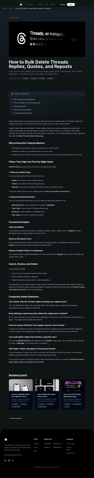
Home (5, 8)
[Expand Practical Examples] (82, 106)
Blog (52, 4)
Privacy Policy (70, 443)
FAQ (47, 4)
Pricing (40, 4)
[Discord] (13, 460)
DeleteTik (47, 447)
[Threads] (9, 460)
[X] (5, 460)
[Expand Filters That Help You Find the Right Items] (82, 102)
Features (30, 4)
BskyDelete (47, 443)
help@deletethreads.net (14, 455)
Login (71, 4)
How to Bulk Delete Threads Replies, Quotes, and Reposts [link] (33, 8)
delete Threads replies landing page (30, 136)
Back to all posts (16, 418)
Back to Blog (15, 17)
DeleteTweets (57, 443)
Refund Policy (70, 453)
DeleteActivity (57, 447)
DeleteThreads (14, 167)
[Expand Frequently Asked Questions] (82, 113)
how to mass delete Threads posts (57, 191)
